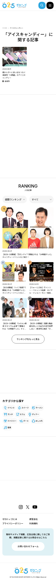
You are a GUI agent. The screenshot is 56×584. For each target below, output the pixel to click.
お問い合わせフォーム (28, 546)
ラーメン (39, 408)
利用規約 (33, 523)
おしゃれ (39, 421)
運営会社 (33, 519)
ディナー (35, 414)
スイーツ (25, 408)
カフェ (22, 414)
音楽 (9, 427)
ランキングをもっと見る (28, 339)
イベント (11, 408)
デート (26, 421)
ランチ (10, 414)
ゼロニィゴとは (9, 519)
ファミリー (11, 421)
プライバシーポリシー (12, 523)
